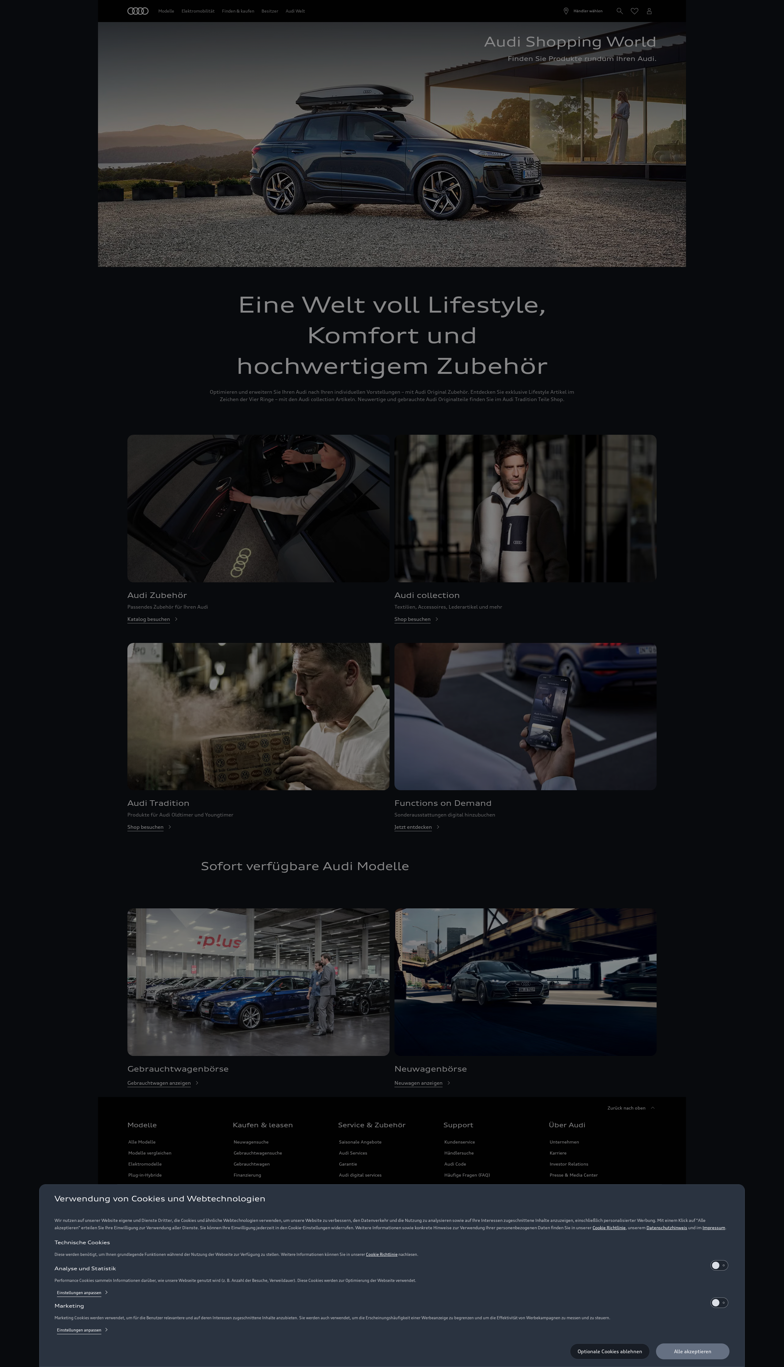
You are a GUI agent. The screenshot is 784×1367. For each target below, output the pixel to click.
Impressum (714, 1227)
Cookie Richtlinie (609, 1227)
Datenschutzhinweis (666, 1227)
